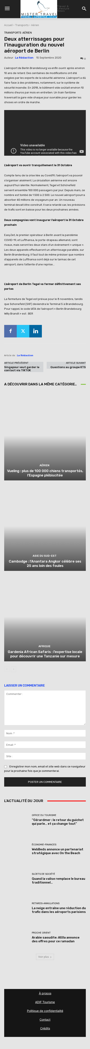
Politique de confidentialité (45, 1011)
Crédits (45, 1028)
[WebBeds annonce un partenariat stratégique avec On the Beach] (16, 849)
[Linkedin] (35, 331)
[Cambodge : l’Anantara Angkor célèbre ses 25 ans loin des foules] (45, 526)
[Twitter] (23, 331)
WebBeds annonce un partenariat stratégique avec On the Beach (57, 851)
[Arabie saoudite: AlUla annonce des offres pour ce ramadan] (16, 937)
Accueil (8, 25)
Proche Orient (41, 933)
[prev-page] (6, 669)
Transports (21, 25)
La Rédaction (24, 57)
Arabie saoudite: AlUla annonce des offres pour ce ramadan (56, 939)
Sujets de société (43, 874)
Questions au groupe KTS (68, 367)
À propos (45, 993)
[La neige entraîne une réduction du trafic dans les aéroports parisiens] (16, 908)
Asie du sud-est (45, 555)
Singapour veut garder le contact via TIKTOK (21, 369)
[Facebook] (10, 331)
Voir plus (43, 957)
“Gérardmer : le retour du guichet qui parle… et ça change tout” (58, 822)
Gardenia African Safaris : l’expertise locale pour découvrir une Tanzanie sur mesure (45, 654)
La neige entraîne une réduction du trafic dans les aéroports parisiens (59, 910)
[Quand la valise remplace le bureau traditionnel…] (16, 878)
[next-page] (13, 669)
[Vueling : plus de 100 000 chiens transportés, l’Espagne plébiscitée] (45, 435)
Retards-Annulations (45, 903)
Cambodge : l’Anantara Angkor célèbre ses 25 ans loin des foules (45, 563)
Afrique (44, 646)
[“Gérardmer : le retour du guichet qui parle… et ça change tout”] (16, 820)
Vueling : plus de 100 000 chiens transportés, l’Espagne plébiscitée (45, 473)
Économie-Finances (44, 844)
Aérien (35, 25)
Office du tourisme (44, 815)
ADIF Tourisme (45, 1002)
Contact (45, 1019)
